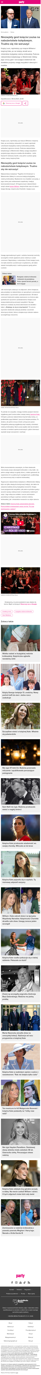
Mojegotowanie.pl (10, 1337)
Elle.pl (10, 1323)
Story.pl (31, 1341)
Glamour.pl (10, 1327)
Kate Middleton (6, 615)
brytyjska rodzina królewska (24, 611)
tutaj (17, 1372)
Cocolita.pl (10, 1330)
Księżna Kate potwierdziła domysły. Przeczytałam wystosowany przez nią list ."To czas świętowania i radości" (17, 506)
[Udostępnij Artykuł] (25, 103)
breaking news (6, 611)
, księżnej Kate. (35, 414)
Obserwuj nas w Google (12, 103)
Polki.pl (31, 1323)
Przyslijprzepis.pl (31, 1330)
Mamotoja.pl (10, 1334)
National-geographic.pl (10, 1341)
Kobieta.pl (30, 1327)
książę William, (15, 186)
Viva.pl (31, 1334)
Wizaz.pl (30, 1337)
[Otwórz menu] (2, 2)
